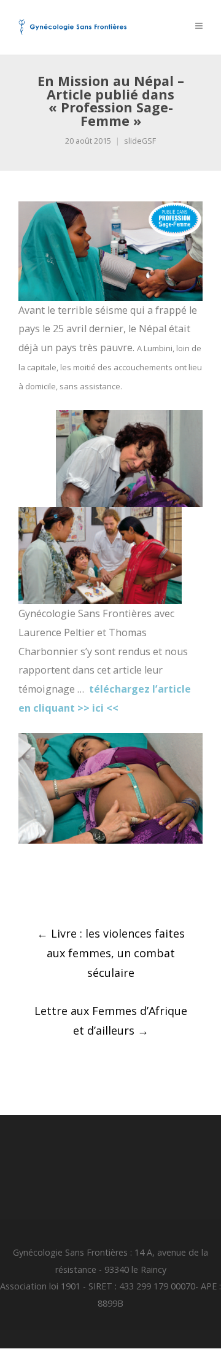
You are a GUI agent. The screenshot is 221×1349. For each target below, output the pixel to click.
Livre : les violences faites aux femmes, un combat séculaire (111, 953)
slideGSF (140, 141)
